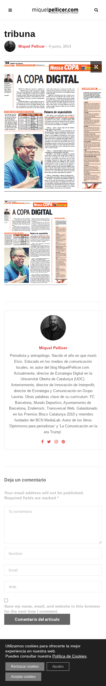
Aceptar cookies (23, 677)
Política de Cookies (69, 656)
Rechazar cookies (25, 667)
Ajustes (58, 667)
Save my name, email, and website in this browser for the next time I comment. (52, 609)
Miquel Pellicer (31, 46)
